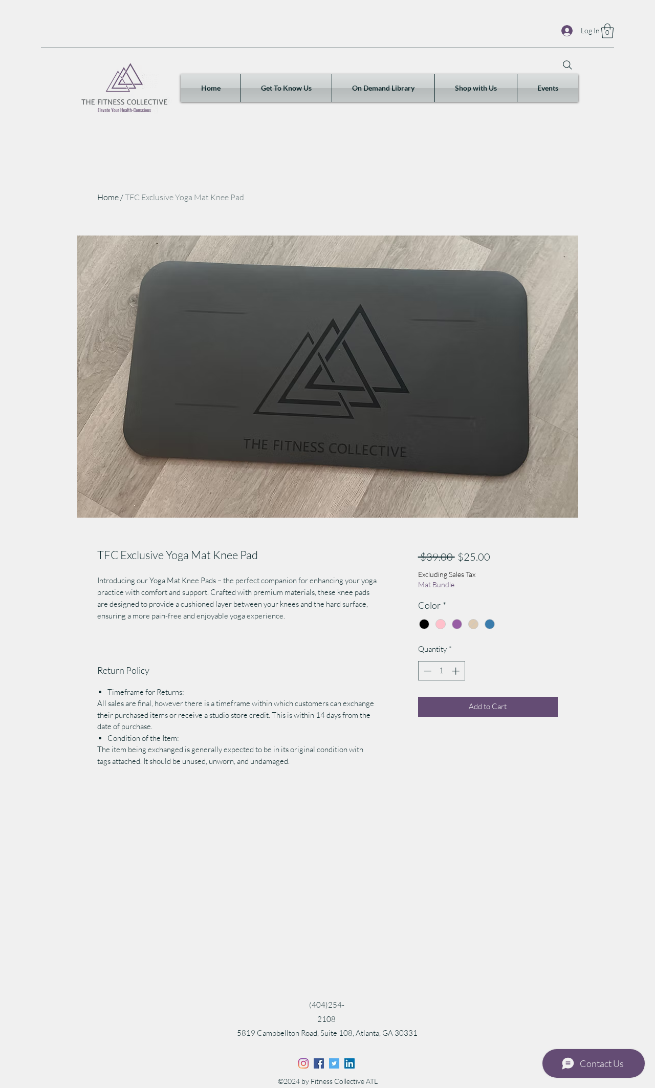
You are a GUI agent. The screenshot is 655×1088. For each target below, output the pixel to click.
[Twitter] (334, 1063)
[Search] (567, 65)
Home (108, 197)
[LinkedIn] (349, 1063)
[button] (607, 31)
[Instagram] (303, 1063)
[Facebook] (319, 1063)
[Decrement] (426, 671)
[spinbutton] (441, 671)
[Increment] (457, 671)
